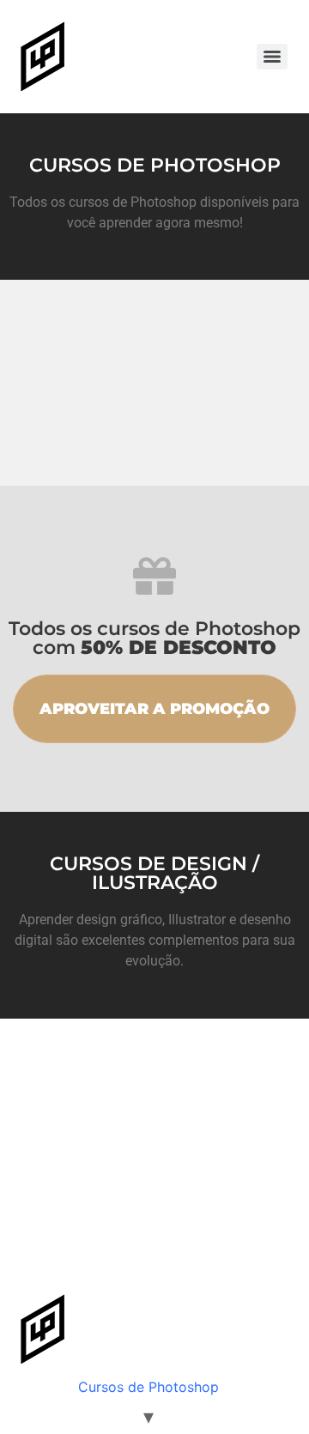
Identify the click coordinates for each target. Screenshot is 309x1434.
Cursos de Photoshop (148, 1386)
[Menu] (272, 57)
